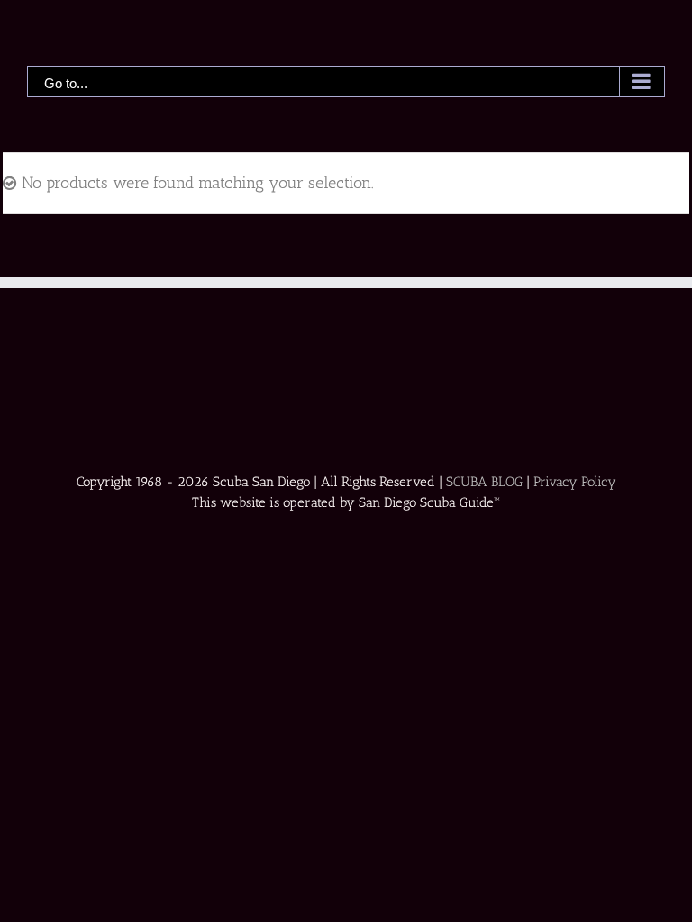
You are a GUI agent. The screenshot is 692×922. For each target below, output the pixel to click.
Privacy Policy (574, 482)
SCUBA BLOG (484, 482)
